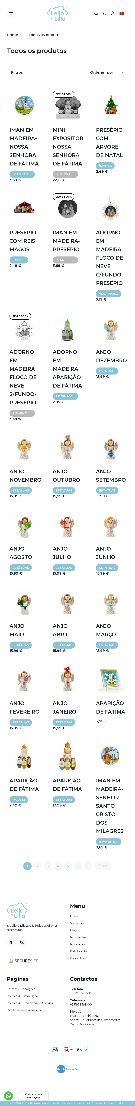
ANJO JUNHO (105, 553)
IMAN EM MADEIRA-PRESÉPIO (66, 240)
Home (12, 35)
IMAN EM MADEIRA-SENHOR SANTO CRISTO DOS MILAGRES (110, 806)
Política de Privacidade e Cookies (30, 1003)
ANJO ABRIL (61, 630)
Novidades (77, 944)
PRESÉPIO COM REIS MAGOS (22, 240)
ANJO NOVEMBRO (24, 475)
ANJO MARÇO (106, 630)
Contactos (77, 958)
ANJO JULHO (62, 553)
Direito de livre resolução (24, 1010)
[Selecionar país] (123, 13)
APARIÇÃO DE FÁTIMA (110, 707)
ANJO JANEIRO (64, 707)
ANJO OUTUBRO (66, 475)
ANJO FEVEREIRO (24, 707)
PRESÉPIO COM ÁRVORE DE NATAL (109, 142)
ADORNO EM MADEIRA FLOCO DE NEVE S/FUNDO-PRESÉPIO (23, 377)
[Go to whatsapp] (8, 1095)
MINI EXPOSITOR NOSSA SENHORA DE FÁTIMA (67, 147)
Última (103, 866)
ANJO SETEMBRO (111, 475)
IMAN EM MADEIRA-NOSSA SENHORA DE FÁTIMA (24, 147)
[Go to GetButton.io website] (8, 1102)
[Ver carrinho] (104, 13)
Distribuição (78, 951)
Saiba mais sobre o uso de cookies (107, 1103)
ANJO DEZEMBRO (111, 356)
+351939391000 (81, 1004)
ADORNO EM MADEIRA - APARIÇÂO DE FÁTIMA (67, 369)
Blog (73, 930)
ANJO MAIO (16, 630)
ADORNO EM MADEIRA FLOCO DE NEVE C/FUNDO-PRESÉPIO (109, 257)
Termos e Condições (21, 989)
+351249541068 (80, 993)
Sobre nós (77, 923)
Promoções (78, 937)
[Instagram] (22, 942)
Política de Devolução (22, 996)
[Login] (113, 13)
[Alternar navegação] (11, 13)
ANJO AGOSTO (20, 553)
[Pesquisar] (96, 13)
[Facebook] (11, 942)
